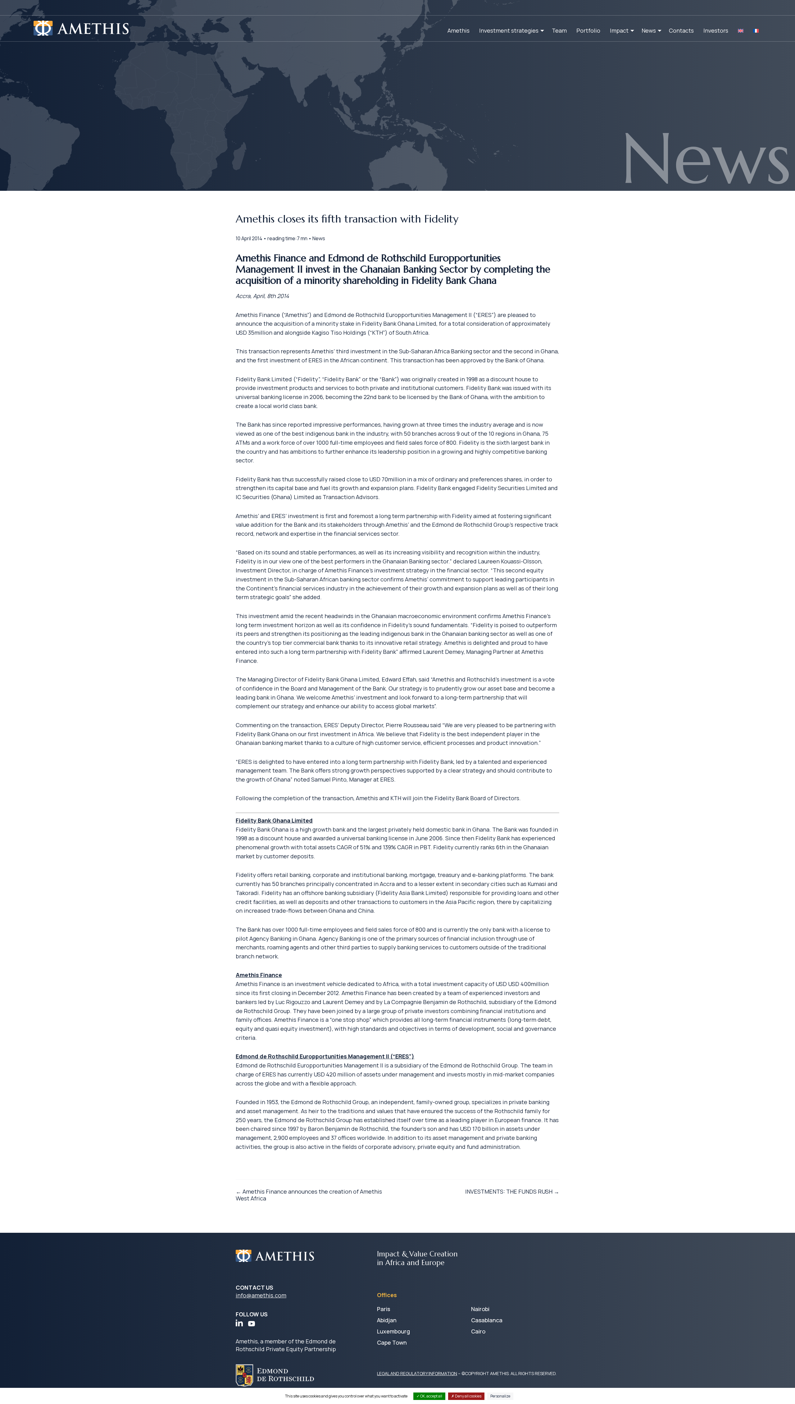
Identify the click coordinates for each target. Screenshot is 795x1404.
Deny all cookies (467, 1396)
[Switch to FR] (755, 30)
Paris (383, 1309)
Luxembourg (393, 1331)
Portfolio (588, 30)
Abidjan (387, 1320)
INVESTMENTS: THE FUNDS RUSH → (512, 1191)
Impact (619, 30)
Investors (715, 30)
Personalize (500, 1396)
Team (559, 30)
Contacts (681, 30)
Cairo (478, 1331)
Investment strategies (508, 30)
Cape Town (392, 1342)
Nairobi (480, 1309)
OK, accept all (431, 1396)
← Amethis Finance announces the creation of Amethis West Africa (309, 1195)
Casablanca (486, 1320)
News (649, 30)
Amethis (458, 30)
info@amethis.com (261, 1295)
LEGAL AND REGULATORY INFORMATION (417, 1373)
